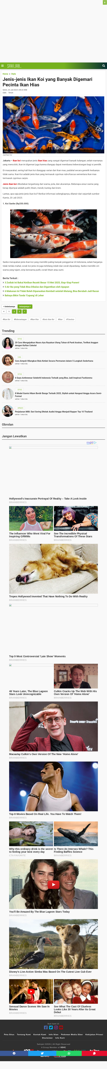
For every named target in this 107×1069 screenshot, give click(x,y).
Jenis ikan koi (10, 184)
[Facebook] (46, 1027)
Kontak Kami (39, 1034)
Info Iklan (53, 1034)
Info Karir (60, 1038)
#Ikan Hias (34, 319)
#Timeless (70, 319)
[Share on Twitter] (42, 1053)
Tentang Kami (24, 1034)
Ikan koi (17, 160)
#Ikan (60, 319)
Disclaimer (47, 1038)
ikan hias (42, 160)
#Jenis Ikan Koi (48, 319)
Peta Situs (9, 1034)
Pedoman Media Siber (72, 1034)
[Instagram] (56, 1027)
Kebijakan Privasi (94, 1034)
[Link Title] (3, 66)
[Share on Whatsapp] (69, 1053)
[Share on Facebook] (14, 1053)
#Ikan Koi (6, 319)
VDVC (63, 1047)
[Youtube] (61, 1027)
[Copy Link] (94, 1053)
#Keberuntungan (20, 319)
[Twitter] (51, 1027)
